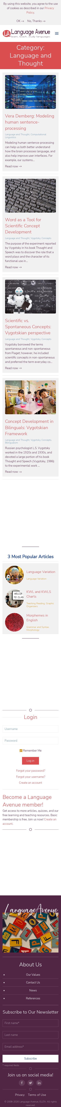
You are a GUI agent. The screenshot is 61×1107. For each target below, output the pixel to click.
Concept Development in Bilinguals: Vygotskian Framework (29, 427)
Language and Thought (17, 134)
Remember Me (32, 751)
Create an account (30, 783)
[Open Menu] (56, 33)
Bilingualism (11, 442)
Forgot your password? (30, 771)
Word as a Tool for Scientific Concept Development (23, 226)
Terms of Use (37, 1095)
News (33, 990)
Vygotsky (35, 238)
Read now (11, 166)
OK (18, 21)
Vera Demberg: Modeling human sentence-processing (29, 122)
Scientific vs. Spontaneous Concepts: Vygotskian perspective (28, 327)
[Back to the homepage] (27, 33)
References (33, 998)
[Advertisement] (30, 512)
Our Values (33, 975)
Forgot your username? (30, 777)
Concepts (46, 238)
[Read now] (30, 92)
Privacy (20, 1095)
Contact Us (33, 982)
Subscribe (30, 1059)
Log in (30, 761)
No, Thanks (34, 21)
